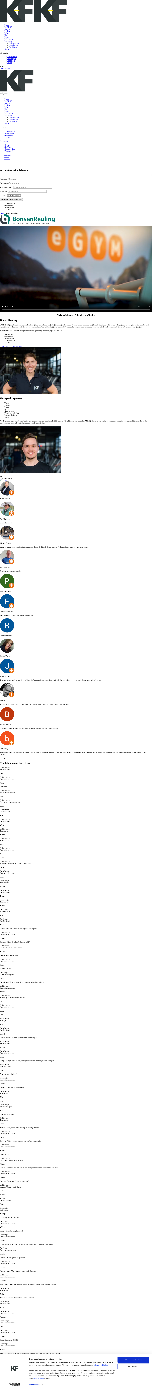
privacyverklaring (101, 1365)
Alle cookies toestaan (133, 1360)
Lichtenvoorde (14, 43)
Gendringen (13, 47)
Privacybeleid (7, 155)
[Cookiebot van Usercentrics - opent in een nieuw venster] (14, 1384)
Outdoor (7, 29)
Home (2, 213)
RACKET (8, 27)
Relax (6, 33)
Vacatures (8, 151)
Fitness (6, 25)
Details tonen (34, 1385)
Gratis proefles (5, 68)
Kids (6, 35)
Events (6, 37)
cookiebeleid (38, 1378)
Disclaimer (6, 157)
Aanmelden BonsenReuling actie (11, 199)
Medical (7, 31)
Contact (7, 49)
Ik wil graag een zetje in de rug (11, 346)
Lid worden (8, 39)
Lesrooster (8, 41)
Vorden (9, 63)
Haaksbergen (13, 45)
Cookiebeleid (7, 159)
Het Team (7, 147)
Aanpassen (132, 1366)
